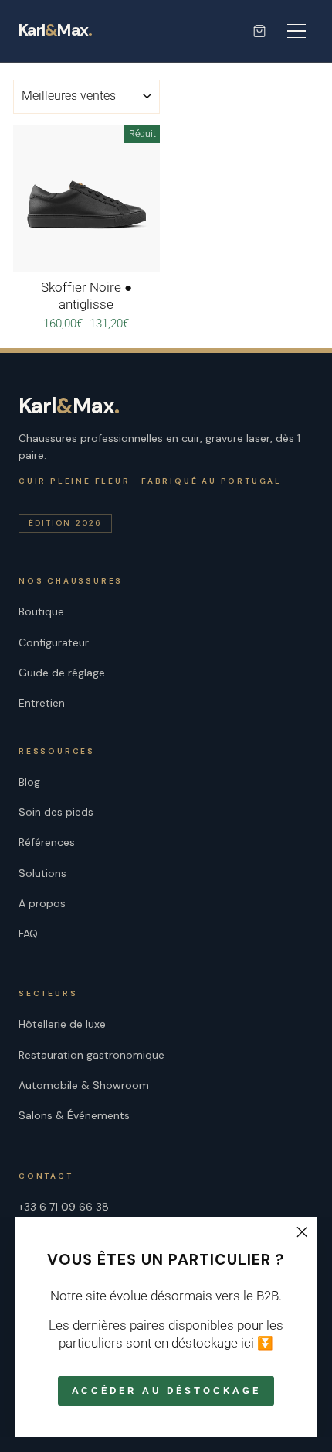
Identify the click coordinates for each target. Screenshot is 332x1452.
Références (47, 842)
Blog (29, 782)
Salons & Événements (74, 1115)
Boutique (41, 611)
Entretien (42, 703)
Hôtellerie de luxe (62, 1024)
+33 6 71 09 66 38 (64, 1207)
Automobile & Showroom (84, 1085)
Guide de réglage (62, 673)
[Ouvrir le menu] (296, 31)
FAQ (28, 933)
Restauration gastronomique (91, 1055)
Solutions (42, 873)
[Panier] (259, 31)
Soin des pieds (56, 812)
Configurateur (54, 642)
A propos (42, 903)
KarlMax (55, 31)
